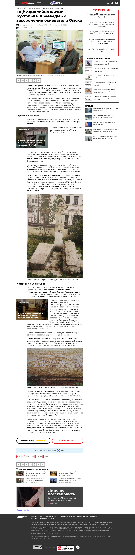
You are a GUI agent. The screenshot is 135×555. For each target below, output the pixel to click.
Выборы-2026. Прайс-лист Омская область (74, 516)
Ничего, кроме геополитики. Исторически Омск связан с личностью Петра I (35, 480)
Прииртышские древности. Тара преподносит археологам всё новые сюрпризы (36, 473)
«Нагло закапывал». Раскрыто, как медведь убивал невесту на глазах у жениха (105, 83)
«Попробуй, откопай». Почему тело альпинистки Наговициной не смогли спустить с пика (105, 62)
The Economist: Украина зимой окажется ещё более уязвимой (103, 116)
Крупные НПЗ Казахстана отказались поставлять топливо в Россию (105, 130)
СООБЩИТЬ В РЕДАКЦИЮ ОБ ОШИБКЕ (42, 518)
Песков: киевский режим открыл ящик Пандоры (104, 123)
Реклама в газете (51, 516)
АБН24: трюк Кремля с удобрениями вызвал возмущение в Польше (105, 137)
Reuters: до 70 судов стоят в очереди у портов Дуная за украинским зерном (101, 16)
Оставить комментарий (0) (67, 440)
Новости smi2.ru (23, 510)
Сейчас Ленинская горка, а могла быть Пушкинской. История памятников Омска (70, 480)
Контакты (93, 516)
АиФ (62, 75)
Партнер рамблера (50, 547)
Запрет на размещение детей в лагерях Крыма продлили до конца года (101, 49)
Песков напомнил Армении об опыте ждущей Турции (105, 109)
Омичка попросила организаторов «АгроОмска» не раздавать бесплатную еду (101, 41)
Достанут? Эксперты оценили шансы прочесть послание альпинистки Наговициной (106, 69)
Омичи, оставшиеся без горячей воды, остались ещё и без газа (101, 33)
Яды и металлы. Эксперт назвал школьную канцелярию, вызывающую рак (104, 90)
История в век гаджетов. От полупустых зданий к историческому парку (68, 473)
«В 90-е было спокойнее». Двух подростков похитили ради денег (105, 76)
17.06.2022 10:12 (21, 8)
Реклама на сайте (37, 516)
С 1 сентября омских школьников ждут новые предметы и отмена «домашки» (102, 24)
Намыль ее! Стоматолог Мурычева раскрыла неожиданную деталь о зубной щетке (105, 97)
